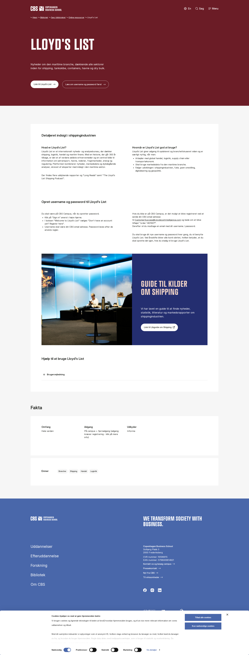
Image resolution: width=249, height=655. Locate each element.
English (187, 8)
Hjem (35, 17)
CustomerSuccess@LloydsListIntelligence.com (158, 220)
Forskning (39, 565)
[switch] (93, 650)
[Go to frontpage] (46, 8)
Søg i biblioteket (58, 17)
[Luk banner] (227, 615)
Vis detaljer (152, 650)
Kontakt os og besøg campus (157, 564)
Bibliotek (44, 17)
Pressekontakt (150, 568)
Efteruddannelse (45, 556)
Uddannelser (41, 546)
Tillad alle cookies (203, 617)
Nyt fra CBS (149, 573)
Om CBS (38, 584)
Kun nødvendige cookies (203, 626)
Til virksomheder (151, 577)
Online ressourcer (76, 17)
